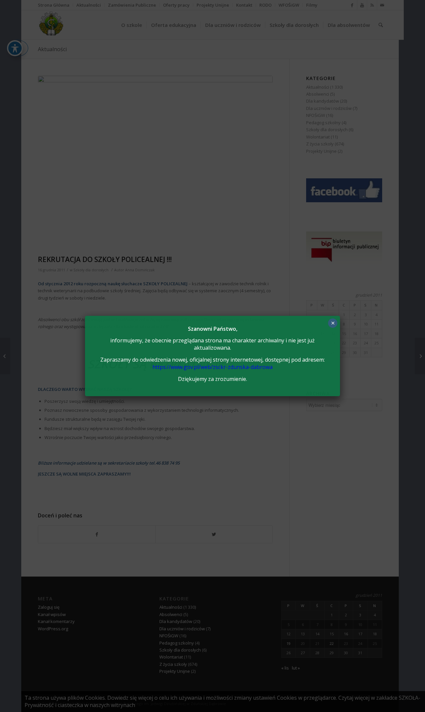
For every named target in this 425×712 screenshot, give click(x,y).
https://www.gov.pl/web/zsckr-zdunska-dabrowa (212, 367)
